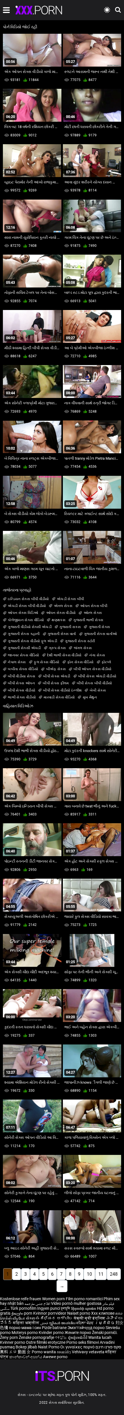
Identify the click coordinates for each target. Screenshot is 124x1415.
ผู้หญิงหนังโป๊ (78, 1337)
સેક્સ (30, 1318)
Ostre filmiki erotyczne (45, 1342)
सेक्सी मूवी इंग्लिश (89, 1318)
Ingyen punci (48, 1308)
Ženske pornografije (37, 1337)
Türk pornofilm (23, 1308)
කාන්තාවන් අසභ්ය (26, 1356)
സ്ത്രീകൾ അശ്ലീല (62, 1322)
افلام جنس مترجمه (37, 1303)
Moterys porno (25, 1332)
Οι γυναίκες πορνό (77, 1347)
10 (89, 1274)
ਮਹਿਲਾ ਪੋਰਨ (85, 1322)
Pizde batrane (54, 1327)
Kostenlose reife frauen (20, 1298)
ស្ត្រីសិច (105, 1322)
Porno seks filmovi (82, 1342)
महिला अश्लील (26, 1322)
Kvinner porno (13, 1342)
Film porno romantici (84, 1298)
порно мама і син (25, 1327)
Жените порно (78, 1332)
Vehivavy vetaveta (88, 1352)
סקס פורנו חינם (108, 1347)
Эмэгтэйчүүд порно (86, 1327)
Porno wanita (44, 1352)
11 (101, 1274)
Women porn (54, 1298)
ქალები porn (22, 1313)
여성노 (61, 1337)
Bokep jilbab (26, 1347)
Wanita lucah (100, 1337)
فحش (44, 1322)
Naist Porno (49, 1347)
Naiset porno (79, 1313)
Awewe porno (55, 1356)
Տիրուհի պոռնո (84, 1308)
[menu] (6, 10)
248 (114, 1274)
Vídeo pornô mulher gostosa (76, 1303)
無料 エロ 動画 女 (15, 1352)
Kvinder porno (52, 1332)
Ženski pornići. (105, 1332)
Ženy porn (9, 1337)
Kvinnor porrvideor (50, 1313)
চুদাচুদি (65, 1308)
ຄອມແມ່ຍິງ (64, 1352)
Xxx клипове (102, 1313)
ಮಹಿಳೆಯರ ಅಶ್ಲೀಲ (55, 1318)
